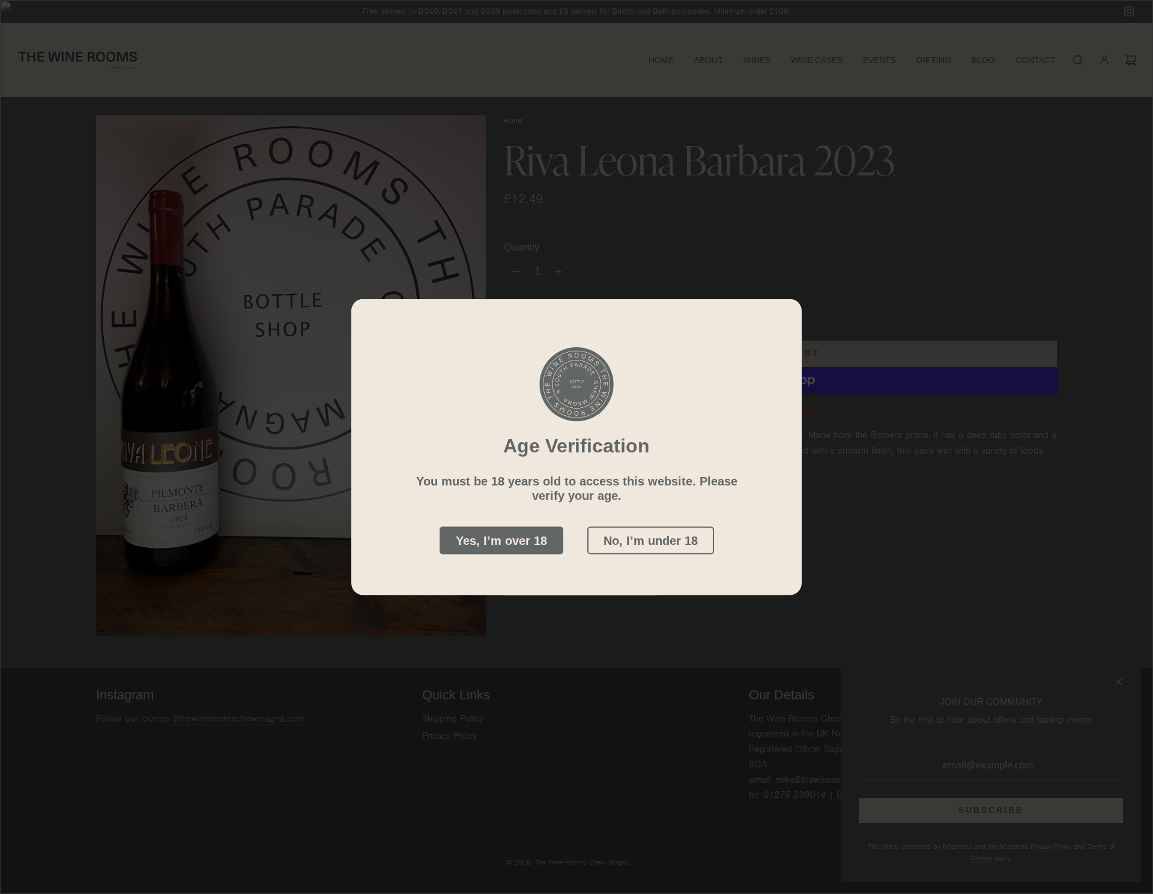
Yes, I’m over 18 (501, 540)
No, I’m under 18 (651, 540)
